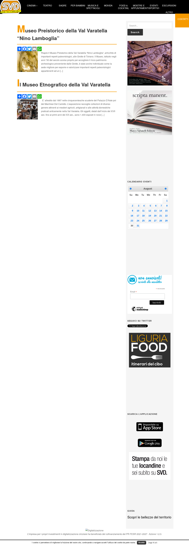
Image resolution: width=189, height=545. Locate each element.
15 (166, 211)
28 (160, 221)
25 (143, 221)
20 (155, 216)
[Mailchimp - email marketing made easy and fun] (140, 310)
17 (138, 216)
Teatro (47, 5)
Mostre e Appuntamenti (138, 6)
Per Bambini (78, 5)
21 (160, 216)
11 (143, 211)
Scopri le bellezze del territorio (149, 517)
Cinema (32, 5)
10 (138, 211)
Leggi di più (152, 542)
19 (149, 216)
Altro (169, 12)
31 (138, 226)
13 (155, 211)
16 (132, 216)
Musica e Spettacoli (93, 6)
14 (160, 211)
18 (143, 216)
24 (138, 221)
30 (132, 226)
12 (149, 211)
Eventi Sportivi (154, 6)
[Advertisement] (149, 157)
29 (166, 221)
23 (132, 221)
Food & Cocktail (123, 6)
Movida (108, 5)
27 (155, 221)
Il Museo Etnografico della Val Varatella (63, 84)
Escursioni (169, 5)
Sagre (63, 5)
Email (133, 291)
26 (149, 221)
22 (166, 216)
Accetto (141, 542)
